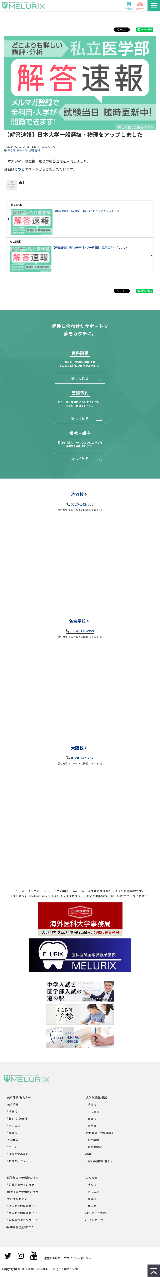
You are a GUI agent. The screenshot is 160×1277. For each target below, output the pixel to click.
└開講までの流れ (17, 1154)
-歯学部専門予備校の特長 (22, 1192)
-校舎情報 (12, 1104)
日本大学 (22, 150)
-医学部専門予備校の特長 (22, 1178)
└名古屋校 (13, 1126)
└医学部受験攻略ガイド (21, 1206)
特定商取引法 (52, 1258)
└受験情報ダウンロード (21, 1220)
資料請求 (129, 8)
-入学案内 (12, 1140)
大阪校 (77, 748)
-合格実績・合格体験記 (99, 1133)
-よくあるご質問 (95, 1213)
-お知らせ (91, 1178)
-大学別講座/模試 (96, 1097)
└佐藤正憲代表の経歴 (20, 1185)
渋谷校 (77, 494)
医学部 (12, 150)
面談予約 (140, 8)
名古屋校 (77, 621)
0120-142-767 (82, 757)
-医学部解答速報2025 (19, 1227)
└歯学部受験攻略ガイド (21, 1213)
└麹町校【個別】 (17, 1119)
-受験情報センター (18, 1199)
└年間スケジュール (18, 1161)
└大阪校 (11, 1133)
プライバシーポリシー (77, 1258)
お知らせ (50, 146)
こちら (20, 169)
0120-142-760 (82, 504)
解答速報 (34, 150)
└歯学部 (90, 1126)
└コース (11, 1147)
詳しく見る (80, 378)
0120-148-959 (82, 630)
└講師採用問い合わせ (99, 1161)
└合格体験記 (93, 1147)
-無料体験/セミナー (18, 1097)
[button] (154, 5)
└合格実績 (92, 1140)
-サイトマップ (94, 1220)
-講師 (88, 1154)
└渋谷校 (11, 1112)
